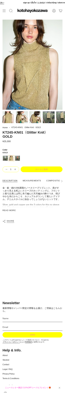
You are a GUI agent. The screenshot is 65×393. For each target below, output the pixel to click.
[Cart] (60, 10)
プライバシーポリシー (11, 342)
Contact (6, 364)
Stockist (6, 360)
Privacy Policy (9, 374)
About (5, 355)
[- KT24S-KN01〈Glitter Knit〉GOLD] (6, 169)
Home (5, 128)
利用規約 (28, 342)
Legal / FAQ (7, 369)
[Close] (59, 387)
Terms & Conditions (11, 378)
